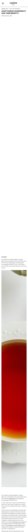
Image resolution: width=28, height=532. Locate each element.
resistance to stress (18, 522)
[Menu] (2, 3)
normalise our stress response (14, 525)
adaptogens (12, 498)
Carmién (3, 8)
